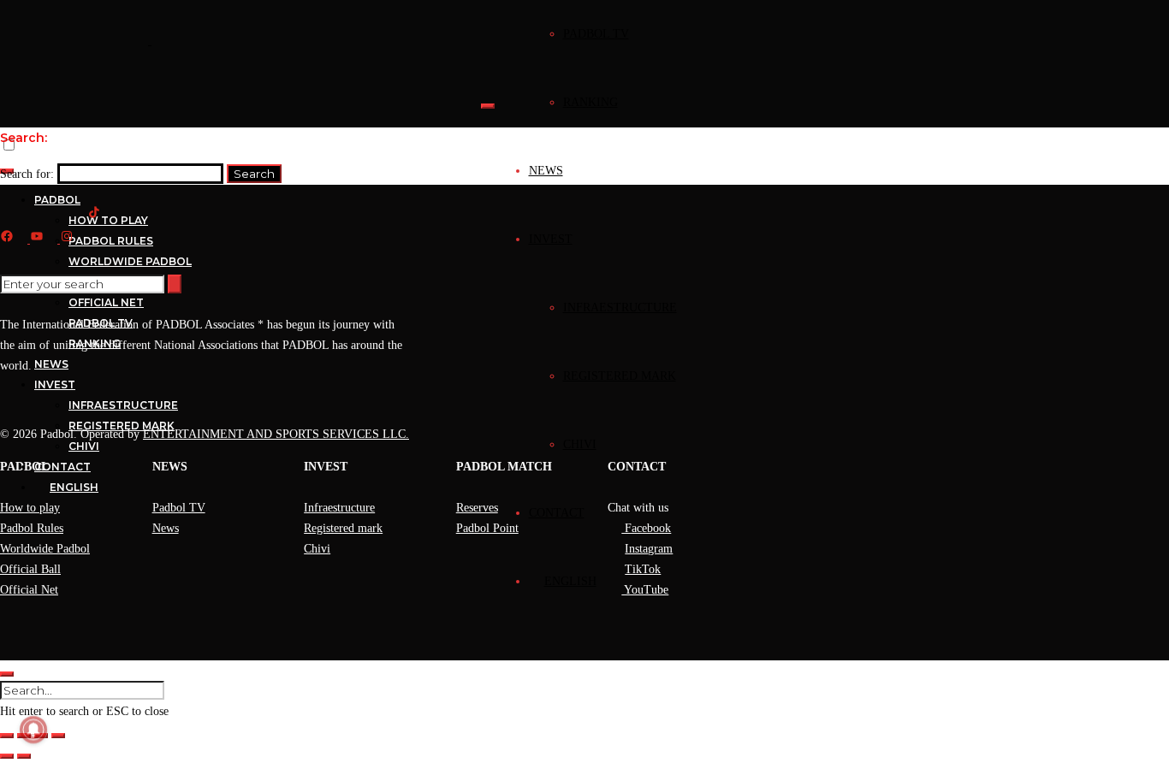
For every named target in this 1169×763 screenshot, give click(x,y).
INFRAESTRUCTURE (620, 307)
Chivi (317, 548)
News (165, 528)
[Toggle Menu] (488, 106)
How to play (30, 507)
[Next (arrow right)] (24, 756)
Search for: (27, 174)
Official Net (29, 589)
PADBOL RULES (110, 240)
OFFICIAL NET (106, 302)
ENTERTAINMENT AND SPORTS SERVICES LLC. (276, 434)
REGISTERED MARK (619, 376)
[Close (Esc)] (58, 735)
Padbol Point (487, 528)
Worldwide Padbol (45, 548)
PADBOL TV (596, 33)
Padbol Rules (31, 528)
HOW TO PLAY (108, 220)
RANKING (590, 102)
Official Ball (30, 569)
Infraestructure (339, 507)
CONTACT (556, 512)
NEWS (546, 170)
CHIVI (579, 444)
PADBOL (57, 199)
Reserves (477, 507)
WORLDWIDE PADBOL (130, 261)
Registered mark (343, 528)
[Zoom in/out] (7, 735)
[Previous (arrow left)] (7, 756)
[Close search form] (7, 674)
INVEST (551, 239)
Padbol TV (178, 507)
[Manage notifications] (33, 729)
